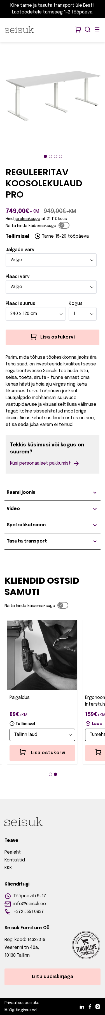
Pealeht (12, 852)
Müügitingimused (20, 1010)
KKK (8, 868)
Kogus (76, 303)
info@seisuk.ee (29, 904)
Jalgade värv (20, 249)
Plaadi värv (18, 276)
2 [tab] (50, 156)
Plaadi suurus (20, 303)
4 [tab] (60, 156)
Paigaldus (20, 697)
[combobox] (51, 260)
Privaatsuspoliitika (21, 1003)
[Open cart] (78, 30)
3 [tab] (55, 156)
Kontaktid (14, 860)
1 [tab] (45, 156)
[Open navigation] (97, 30)
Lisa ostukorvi (48, 752)
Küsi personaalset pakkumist (40, 463)
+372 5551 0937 (28, 911)
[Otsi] (87, 30)
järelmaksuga (27, 219)
